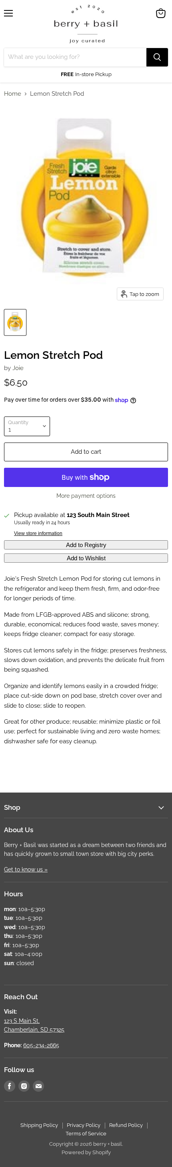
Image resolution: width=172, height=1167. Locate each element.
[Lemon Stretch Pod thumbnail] (15, 322)
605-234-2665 (41, 1045)
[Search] (157, 57)
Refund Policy (126, 1125)
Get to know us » (26, 869)
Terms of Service (86, 1134)
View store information (38, 533)
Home (12, 94)
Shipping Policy (39, 1125)
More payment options (86, 496)
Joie (18, 368)
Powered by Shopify (86, 1152)
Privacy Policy (83, 1125)
